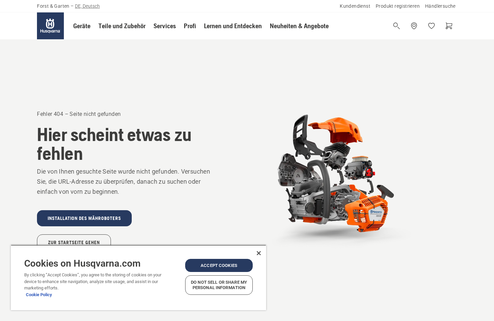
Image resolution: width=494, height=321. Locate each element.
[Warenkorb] (449, 26)
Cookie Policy (39, 294)
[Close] (258, 253)
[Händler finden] (414, 26)
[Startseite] (50, 25)
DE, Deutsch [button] (87, 6)
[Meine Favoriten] (431, 26)
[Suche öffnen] (396, 26)
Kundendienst (355, 6)
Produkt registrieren (398, 6)
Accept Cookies (219, 265)
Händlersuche (440, 6)
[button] (81, 25)
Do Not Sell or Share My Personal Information (219, 285)
